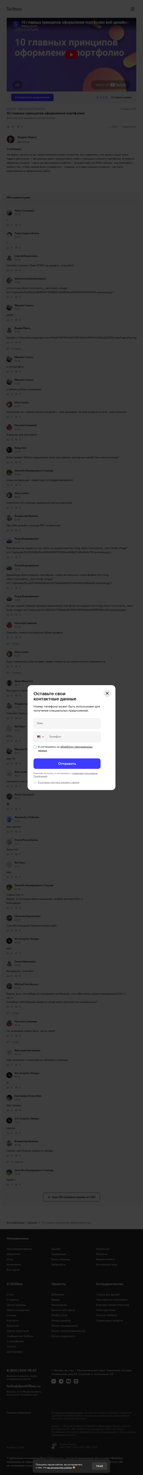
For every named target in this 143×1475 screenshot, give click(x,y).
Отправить (67, 763)
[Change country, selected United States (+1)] (40, 737)
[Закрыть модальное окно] (107, 693)
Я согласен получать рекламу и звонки (58, 782)
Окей (99, 1466)
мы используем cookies (59, 1467)
